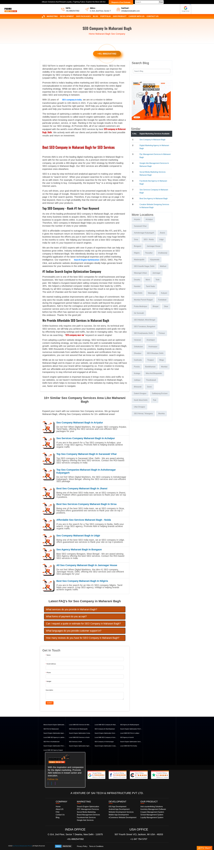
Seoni (149, 387)
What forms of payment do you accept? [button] (66, 616)
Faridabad (162, 300)
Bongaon (137, 246)
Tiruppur (150, 360)
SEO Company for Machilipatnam (105, 729)
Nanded (137, 286)
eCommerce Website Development (122, 817)
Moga (161, 360)
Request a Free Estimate (120, 2)
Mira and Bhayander (154, 373)
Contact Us (152, 16)
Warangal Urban (140, 273)
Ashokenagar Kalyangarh (144, 233)
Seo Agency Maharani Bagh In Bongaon (79, 549)
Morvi (148, 280)
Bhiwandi (137, 387)
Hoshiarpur (152, 347)
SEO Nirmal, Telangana (143, 413)
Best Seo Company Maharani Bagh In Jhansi (81, 488)
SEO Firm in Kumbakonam (51, 741)
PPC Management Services (88, 809)
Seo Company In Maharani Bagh (152, 140)
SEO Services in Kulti (75, 741)
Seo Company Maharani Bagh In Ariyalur (79, 422)
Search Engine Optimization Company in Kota (106, 746)
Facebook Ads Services (86, 817)
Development (67, 16)
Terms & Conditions (96, 846)
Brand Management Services (88, 815)
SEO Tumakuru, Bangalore (144, 326)
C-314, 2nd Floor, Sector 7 (100, 11)
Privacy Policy (82, 846)
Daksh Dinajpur (140, 393)
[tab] (84, 609)
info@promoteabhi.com (130, 11)
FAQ (57, 812)
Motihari (163, 266)
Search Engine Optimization (86, 260)
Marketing (52, 16)
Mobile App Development (119, 815)
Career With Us (136, 16)
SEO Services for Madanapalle (78, 729)
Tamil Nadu (150, 286)
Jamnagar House (153, 246)
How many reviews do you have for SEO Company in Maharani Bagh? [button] (82, 637)
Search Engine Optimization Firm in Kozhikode (54, 746)
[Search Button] (167, 70)
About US (59, 809)
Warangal (151, 293)
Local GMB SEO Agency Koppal (53, 750)
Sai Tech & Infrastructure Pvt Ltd (22, 846)
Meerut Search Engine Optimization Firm (54, 724)
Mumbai (164, 367)
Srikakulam (138, 347)
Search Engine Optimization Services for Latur (106, 733)
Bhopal (155, 306)
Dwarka (137, 280)
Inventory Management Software (153, 809)
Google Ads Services (85, 820)
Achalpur (149, 219)
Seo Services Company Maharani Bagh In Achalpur (85, 438)
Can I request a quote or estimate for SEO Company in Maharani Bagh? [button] (83, 623)
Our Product (119, 16)
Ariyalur (137, 219)
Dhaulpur (137, 353)
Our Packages (83, 16)
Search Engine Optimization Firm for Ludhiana (131, 729)
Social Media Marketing (86, 812)
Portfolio (105, 16)
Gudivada (138, 360)
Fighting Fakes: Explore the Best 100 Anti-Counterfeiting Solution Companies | (75, 2)
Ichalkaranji (162, 253)
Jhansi (162, 233)
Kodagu (137, 373)
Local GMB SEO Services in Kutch (79, 737)
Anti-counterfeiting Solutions (151, 806)
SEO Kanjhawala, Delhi (143, 333)
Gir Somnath (139, 313)
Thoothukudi (151, 380)
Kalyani (164, 293)
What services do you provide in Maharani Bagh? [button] (71, 609)
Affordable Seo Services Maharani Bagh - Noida (83, 519)
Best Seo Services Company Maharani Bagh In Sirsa (86, 504)
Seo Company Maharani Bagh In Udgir (78, 535)
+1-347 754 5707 (138, 839)
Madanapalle (139, 260)
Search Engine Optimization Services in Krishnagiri (131, 741)
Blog (95, 16)
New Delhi (138, 293)
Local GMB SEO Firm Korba (128, 746)
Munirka (161, 413)
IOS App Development (117, 806)
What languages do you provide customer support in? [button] (73, 630)
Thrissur (161, 333)
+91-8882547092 (72, 11)
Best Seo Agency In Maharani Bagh (154, 198)
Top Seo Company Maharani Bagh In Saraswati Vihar (86, 454)
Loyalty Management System (151, 817)
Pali (154, 400)
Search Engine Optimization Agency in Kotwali (80, 746)
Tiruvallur (148, 253)
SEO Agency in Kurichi (127, 737)
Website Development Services (121, 812)
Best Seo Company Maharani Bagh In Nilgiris (82, 581)
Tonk (157, 280)
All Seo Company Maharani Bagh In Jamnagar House (86, 565)
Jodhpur (137, 380)
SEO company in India (72, 100)
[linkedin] (51, 784)
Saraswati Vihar (140, 226)
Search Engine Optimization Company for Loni (80, 733)
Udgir (161, 239)
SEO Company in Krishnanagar (104, 741)
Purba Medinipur (140, 306)
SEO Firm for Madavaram (51, 729)
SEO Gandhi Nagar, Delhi (144, 266)
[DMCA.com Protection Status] (63, 846)
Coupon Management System (152, 812)
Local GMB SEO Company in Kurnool (106, 737)
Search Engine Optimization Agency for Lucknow (54, 733)
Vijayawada (154, 260)
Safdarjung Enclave (160, 393)
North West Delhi (140, 400)
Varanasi (137, 340)
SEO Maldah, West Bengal (144, 320)
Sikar (166, 306)
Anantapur (151, 340)
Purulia (137, 367)
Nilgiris (137, 253)
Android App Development (119, 809)
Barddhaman (150, 367)
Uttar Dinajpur (139, 407)
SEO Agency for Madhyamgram (129, 724)
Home (92, 34)
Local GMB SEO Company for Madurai (106, 724)
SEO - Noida (149, 239)
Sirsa (136, 239)
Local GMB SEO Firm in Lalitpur (129, 733)
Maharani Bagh (102, 34)
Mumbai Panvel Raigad (143, 300)
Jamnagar (156, 273)
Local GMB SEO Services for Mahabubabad (80, 724)
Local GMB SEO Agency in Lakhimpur (54, 737)
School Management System (151, 815)
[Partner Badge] (185, 9)
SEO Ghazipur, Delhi (155, 353)
